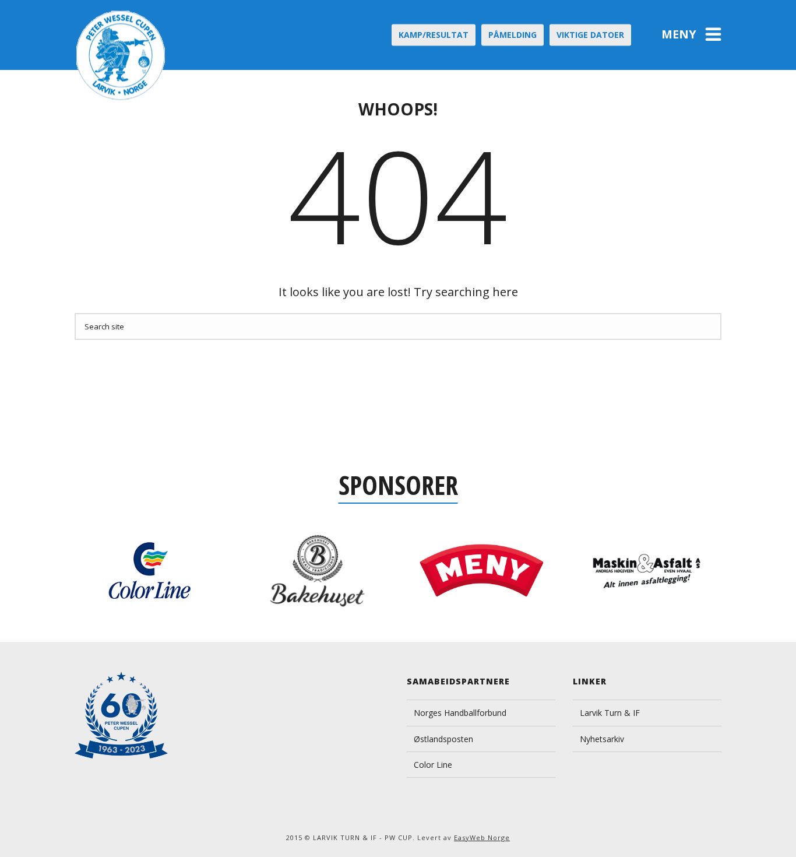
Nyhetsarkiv (602, 738)
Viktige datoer (590, 34)
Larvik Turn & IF (610, 712)
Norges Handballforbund (460, 712)
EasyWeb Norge (482, 837)
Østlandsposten (443, 738)
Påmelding (512, 34)
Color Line (433, 764)
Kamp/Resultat (434, 34)
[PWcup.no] (121, 55)
